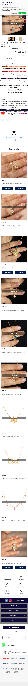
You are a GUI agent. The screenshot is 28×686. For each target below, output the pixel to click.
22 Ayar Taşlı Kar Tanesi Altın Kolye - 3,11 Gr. (12, 436)
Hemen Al (20, 188)
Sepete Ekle (7, 188)
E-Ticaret (10, 684)
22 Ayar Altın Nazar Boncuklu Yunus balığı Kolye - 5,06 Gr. (13, 353)
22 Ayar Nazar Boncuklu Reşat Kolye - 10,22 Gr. (13, 268)
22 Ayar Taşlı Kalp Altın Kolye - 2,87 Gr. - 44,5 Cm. (14, 226)
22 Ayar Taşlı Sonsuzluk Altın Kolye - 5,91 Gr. (12, 563)
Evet (22, 13)
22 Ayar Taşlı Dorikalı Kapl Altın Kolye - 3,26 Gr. (13, 310)
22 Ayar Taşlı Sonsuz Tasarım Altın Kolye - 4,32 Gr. (14, 479)
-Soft (6, 684)
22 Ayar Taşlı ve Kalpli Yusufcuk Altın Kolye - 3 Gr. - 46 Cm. (14, 184)
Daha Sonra (14, 13)
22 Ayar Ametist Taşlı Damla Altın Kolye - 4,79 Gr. (13, 521)
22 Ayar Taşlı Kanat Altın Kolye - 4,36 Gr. (11, 394)
